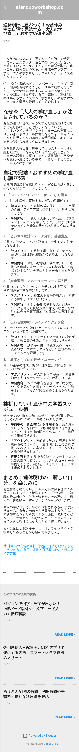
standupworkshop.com (40, 9)
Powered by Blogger (42, 736)
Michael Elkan (50, 744)
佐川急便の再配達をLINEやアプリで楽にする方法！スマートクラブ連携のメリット (33, 652)
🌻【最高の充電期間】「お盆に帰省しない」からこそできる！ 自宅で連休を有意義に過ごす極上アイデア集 (38, 549)
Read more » (65, 634)
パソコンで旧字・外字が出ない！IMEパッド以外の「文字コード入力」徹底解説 (31, 608)
